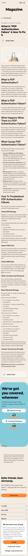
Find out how (14, 495)
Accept (14, 542)
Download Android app (15, 421)
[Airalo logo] (5, 3)
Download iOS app (15, 410)
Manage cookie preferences (14, 551)
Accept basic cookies (14, 546)
